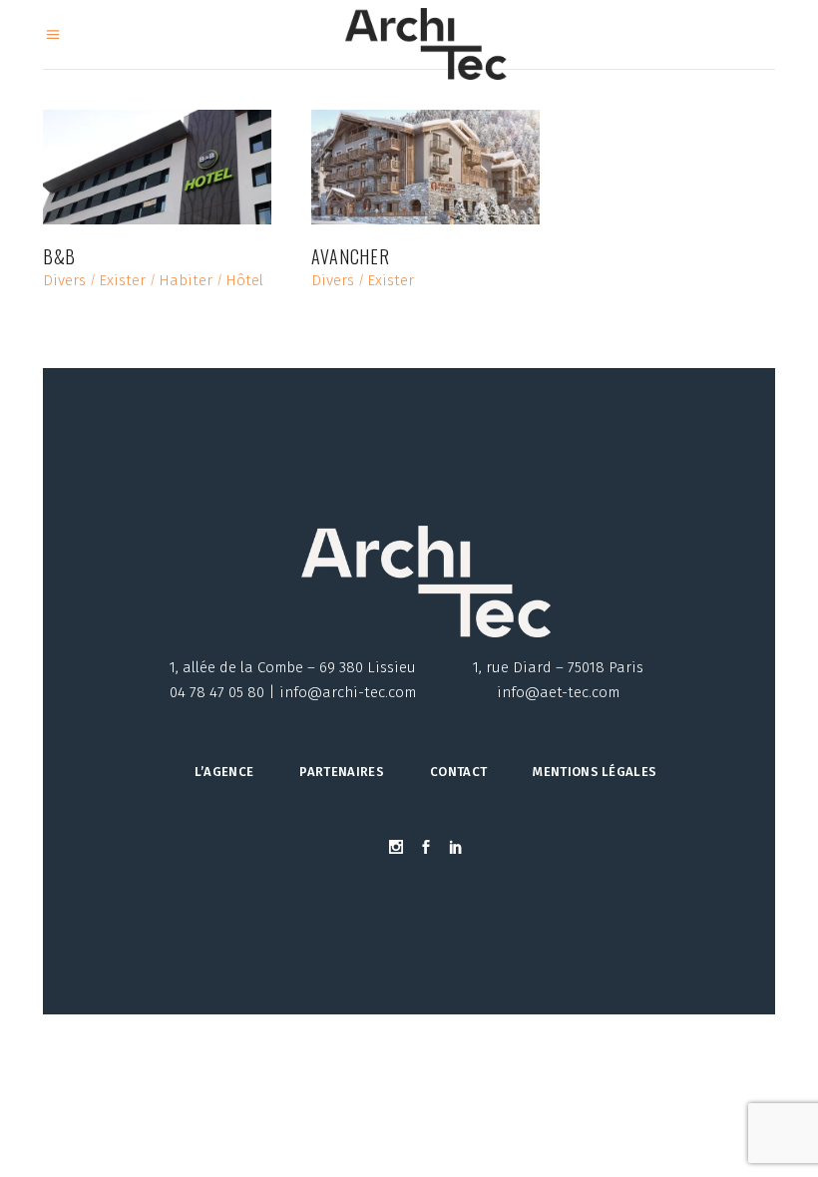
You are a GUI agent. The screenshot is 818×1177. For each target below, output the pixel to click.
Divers (64, 280)
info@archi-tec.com (347, 692)
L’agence (224, 771)
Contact (458, 771)
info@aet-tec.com (558, 692)
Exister (122, 280)
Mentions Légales (594, 771)
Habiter (185, 280)
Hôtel (244, 280)
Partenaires (341, 771)
